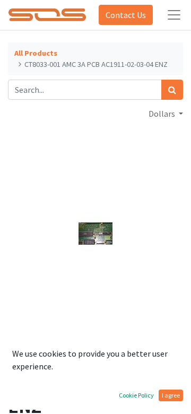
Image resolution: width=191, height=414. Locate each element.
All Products (35, 53)
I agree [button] (171, 395)
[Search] (172, 90)
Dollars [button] (163, 113)
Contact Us (126, 15)
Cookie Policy (136, 395)
